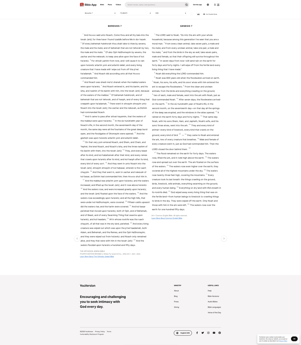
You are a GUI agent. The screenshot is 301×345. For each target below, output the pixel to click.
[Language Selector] (208, 4)
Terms (109, 331)
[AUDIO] (192, 14)
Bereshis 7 (89, 13)
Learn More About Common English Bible (166, 218)
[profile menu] (216, 4)
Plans (110, 5)
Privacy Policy (100, 331)
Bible (102, 5)
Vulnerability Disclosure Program (92, 334)
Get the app (197, 5)
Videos (118, 5)
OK (294, 339)
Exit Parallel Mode (211, 14)
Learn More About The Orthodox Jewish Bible (97, 256)
